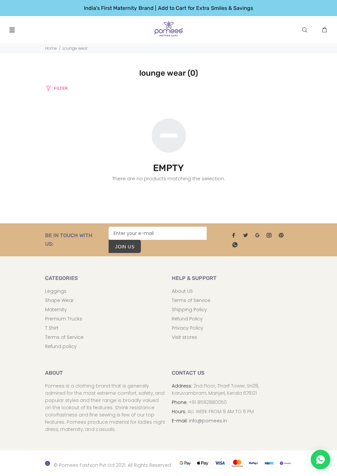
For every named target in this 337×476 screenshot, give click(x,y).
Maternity (56, 309)
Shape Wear (59, 300)
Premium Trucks (63, 318)
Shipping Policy (189, 309)
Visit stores (184, 337)
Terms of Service (64, 337)
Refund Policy (187, 318)
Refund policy (61, 346)
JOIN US (124, 246)
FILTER (61, 88)
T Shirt (52, 328)
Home (51, 48)
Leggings (55, 291)
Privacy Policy (187, 328)
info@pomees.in (208, 420)
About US (182, 291)
